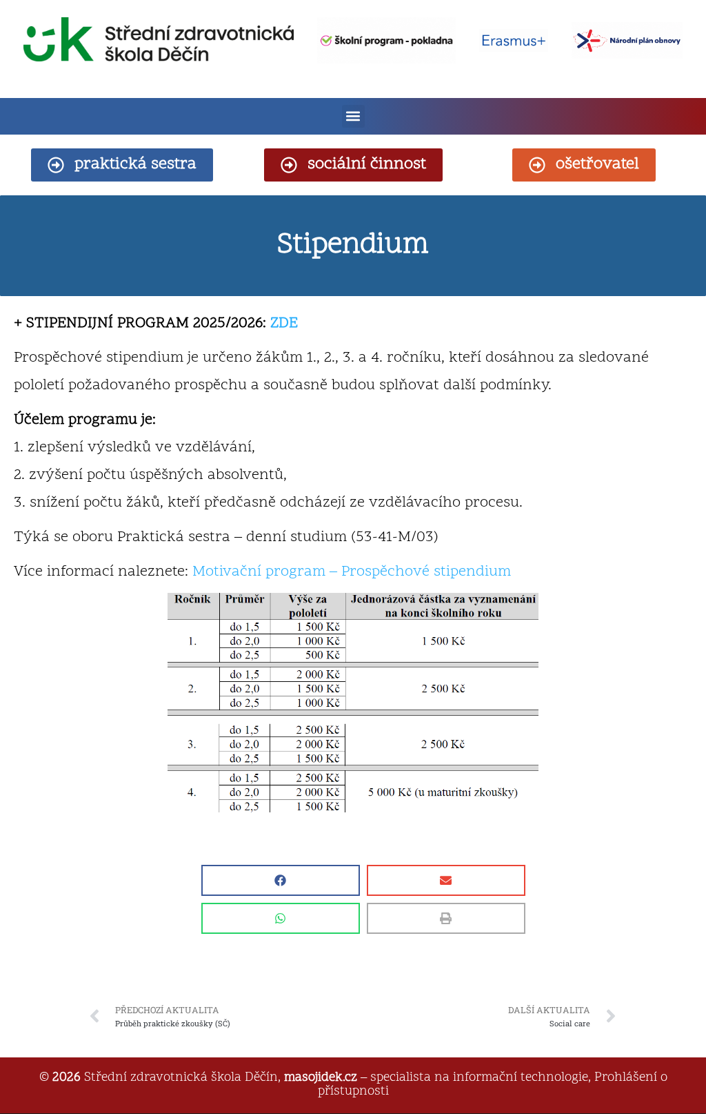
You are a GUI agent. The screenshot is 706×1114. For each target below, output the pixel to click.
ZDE (284, 323)
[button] (353, 116)
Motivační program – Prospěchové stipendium (351, 572)
